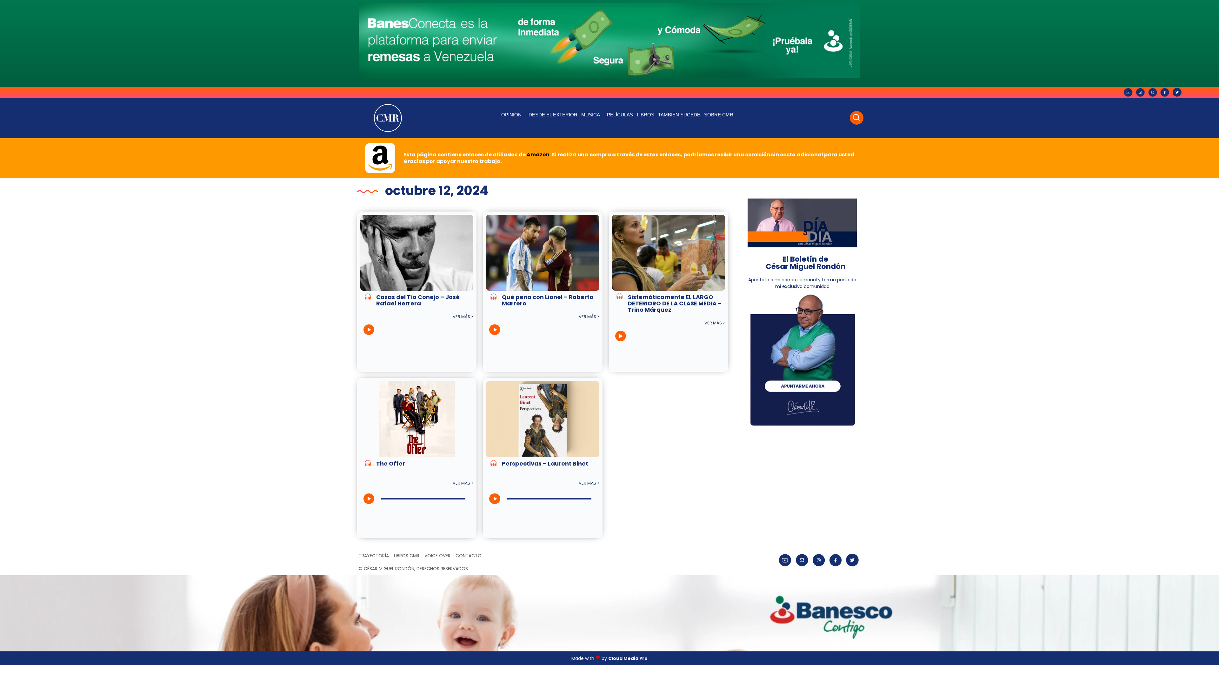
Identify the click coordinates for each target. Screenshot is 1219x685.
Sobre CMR (718, 114)
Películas (620, 114)
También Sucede (679, 114)
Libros (645, 114)
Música (590, 114)
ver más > (463, 317)
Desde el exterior (553, 114)
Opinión (511, 114)
